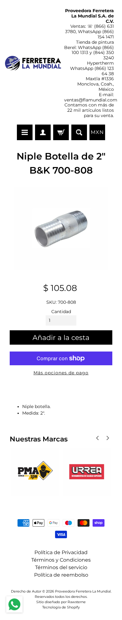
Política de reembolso (61, 575)
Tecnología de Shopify (61, 607)
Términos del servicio (61, 567)
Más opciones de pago (61, 372)
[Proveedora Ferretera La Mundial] (33, 63)
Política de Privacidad (61, 552)
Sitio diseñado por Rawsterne (61, 602)
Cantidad (61, 311)
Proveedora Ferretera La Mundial (83, 591)
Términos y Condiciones (61, 560)
